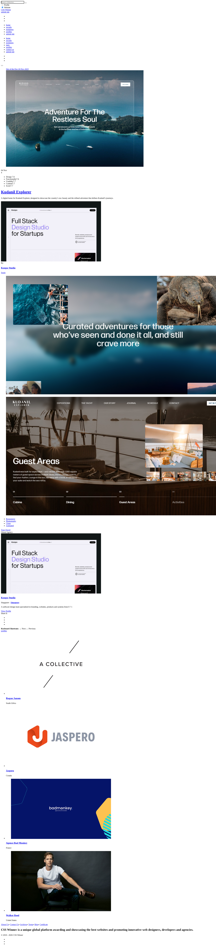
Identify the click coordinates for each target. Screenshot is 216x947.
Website (7, 7)
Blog (36, 924)
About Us (5, 924)
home (8, 25)
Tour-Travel (5, 530)
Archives (23, 924)
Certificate (44, 924)
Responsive (10, 519)
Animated (10, 526)
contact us (10, 49)
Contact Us (14, 924)
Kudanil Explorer (16, 192)
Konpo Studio (8, 268)
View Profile (6, 611)
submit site (5, 12)
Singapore (15, 603)
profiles (9, 32)
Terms (30, 924)
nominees (10, 29)
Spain (3, 273)
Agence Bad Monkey (16, 843)
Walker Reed (12, 915)
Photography (11, 521)
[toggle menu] (2, 65)
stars (8, 45)
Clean (8, 523)
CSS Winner (6, 10)
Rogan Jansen (13, 698)
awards (9, 27)
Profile (6, 5)
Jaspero (10, 770)
